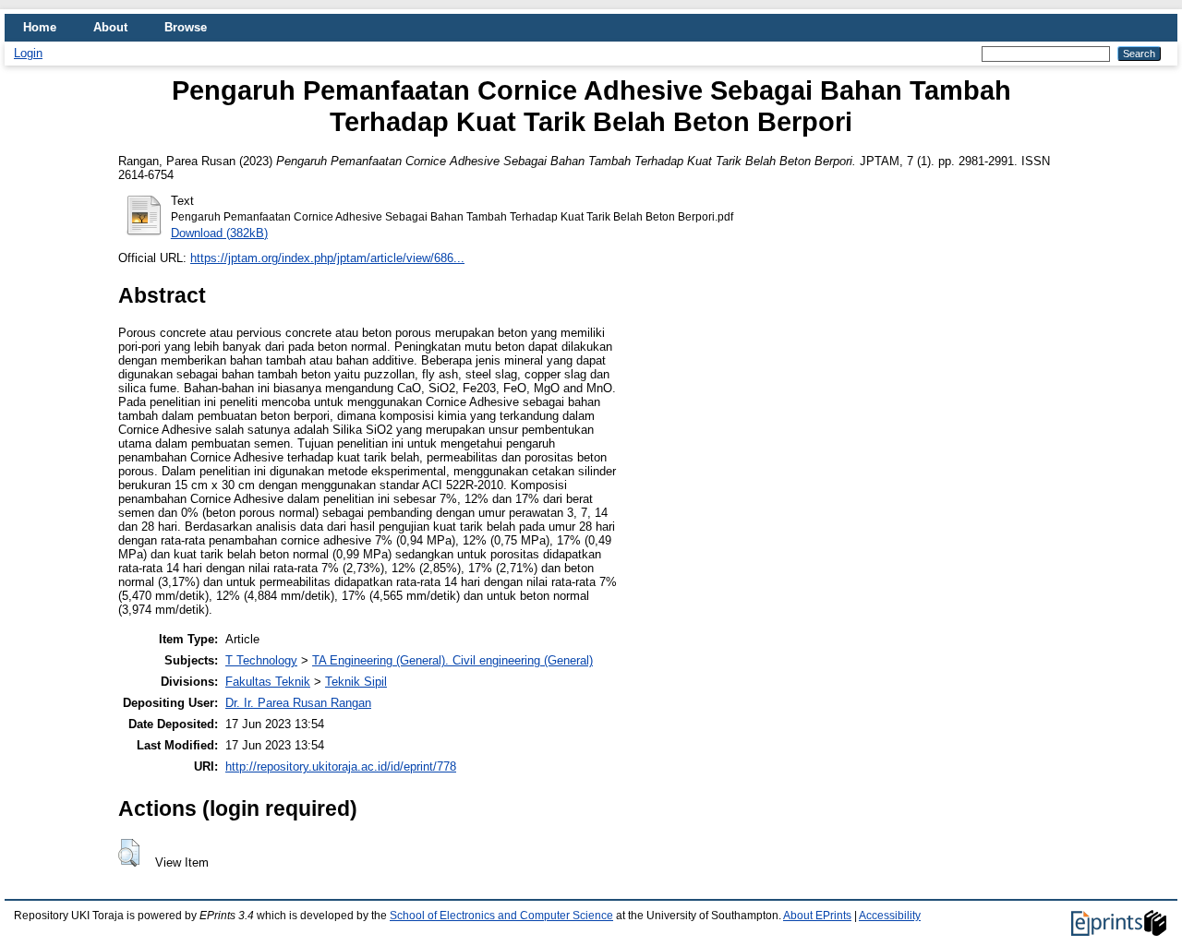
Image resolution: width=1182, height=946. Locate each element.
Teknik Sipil (356, 682)
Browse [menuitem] (185, 27)
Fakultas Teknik (267, 682)
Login (28, 53)
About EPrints (817, 915)
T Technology (261, 660)
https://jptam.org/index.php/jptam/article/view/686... (327, 258)
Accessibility (890, 915)
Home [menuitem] (39, 27)
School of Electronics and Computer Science (501, 915)
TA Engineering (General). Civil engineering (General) (452, 660)
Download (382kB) (219, 233)
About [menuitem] (110, 27)
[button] (128, 853)
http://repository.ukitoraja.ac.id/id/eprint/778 (340, 766)
